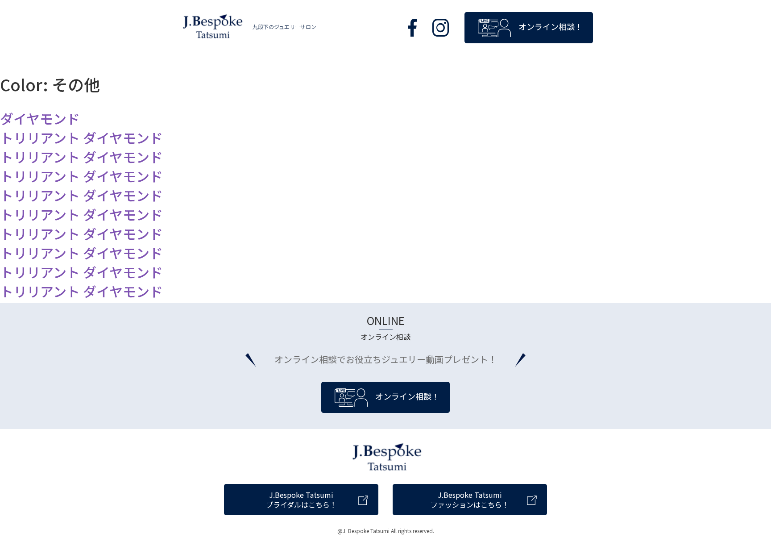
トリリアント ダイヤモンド (81, 137)
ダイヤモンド (40, 118)
